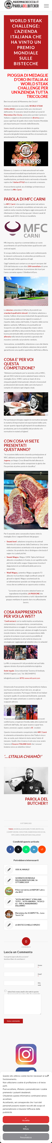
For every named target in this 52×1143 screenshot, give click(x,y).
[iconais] (26, 1054)
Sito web (39, 984)
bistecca (40, 829)
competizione (13, 832)
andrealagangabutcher (24, 829)
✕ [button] (48, 1075)
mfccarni (15, 835)
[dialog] (26, 1107)
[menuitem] (44, 5)
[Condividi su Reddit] (42, 849)
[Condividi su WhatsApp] (26, 849)
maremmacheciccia (36, 832)
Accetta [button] (25, 1120)
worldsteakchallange (30, 835)
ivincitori (23, 832)
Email (40, 975)
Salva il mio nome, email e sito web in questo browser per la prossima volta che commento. (24, 993)
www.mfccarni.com (32, 678)
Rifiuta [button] (26, 1129)
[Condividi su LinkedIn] (34, 849)
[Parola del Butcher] (21, 5)
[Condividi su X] (18, 849)
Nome (40, 966)
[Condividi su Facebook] (10, 849)
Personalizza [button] (26, 1137)
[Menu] (44, 5)
